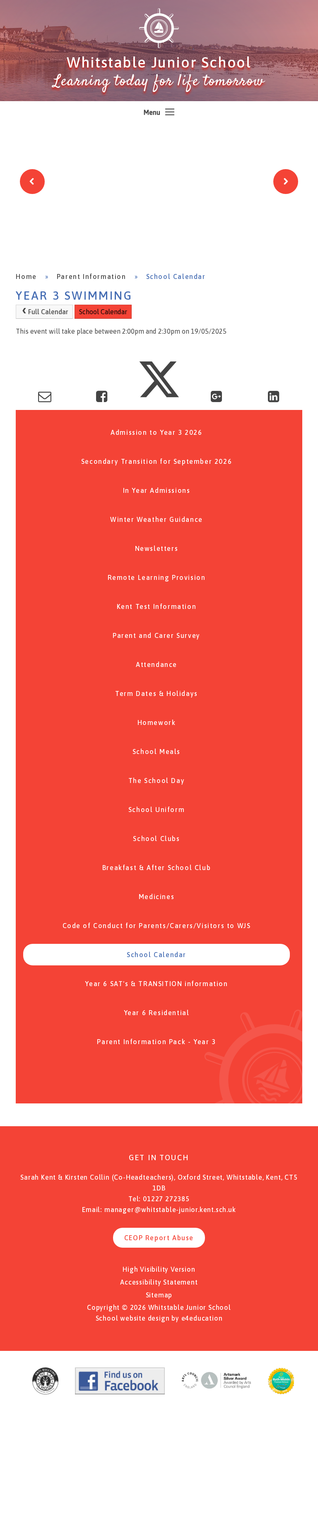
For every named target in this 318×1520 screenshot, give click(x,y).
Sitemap (159, 1295)
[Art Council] (216, 1392)
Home (26, 276)
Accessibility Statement (159, 1282)
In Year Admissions (156, 490)
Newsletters (156, 548)
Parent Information (91, 276)
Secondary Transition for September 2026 (156, 461)
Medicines (156, 896)
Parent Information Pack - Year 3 (156, 1041)
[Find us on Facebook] (120, 1392)
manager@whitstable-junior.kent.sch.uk (170, 1209)
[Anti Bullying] (45, 1392)
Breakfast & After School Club (156, 867)
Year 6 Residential (157, 1012)
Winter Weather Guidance (156, 519)
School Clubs (156, 838)
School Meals (156, 751)
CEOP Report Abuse (159, 1237)
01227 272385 (166, 1198)
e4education (202, 1318)
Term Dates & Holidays (156, 693)
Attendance (156, 664)
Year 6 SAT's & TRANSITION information (156, 983)
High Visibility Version (159, 1269)
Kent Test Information (157, 606)
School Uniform (156, 809)
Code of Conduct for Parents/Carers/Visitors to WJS (157, 925)
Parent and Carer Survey (156, 635)
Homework (156, 722)
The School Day (156, 780)
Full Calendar (48, 311)
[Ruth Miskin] (281, 1392)
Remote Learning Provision (157, 577)
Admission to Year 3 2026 (156, 432)
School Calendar (176, 276)
